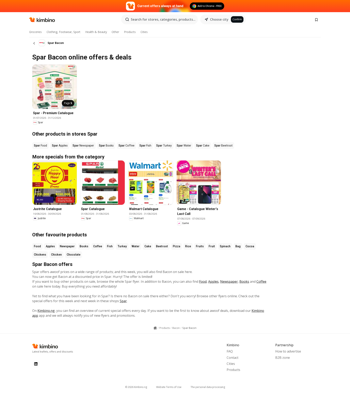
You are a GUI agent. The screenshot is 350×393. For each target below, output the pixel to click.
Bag (238, 246)
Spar (123, 301)
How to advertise (288, 351)
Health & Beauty (96, 32)
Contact (232, 357)
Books (84, 246)
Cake (147, 246)
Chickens (40, 254)
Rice (188, 246)
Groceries (35, 32)
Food (37, 246)
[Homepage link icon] (155, 328)
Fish (110, 246)
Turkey (122, 246)
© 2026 (136, 387)
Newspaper (67, 246)
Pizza (176, 246)
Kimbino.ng (46, 310)
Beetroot (162, 246)
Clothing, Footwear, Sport (63, 32)
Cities (144, 32)
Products (130, 32)
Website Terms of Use (168, 387)
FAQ (230, 351)
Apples (50, 246)
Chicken (56, 254)
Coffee (97, 246)
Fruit (212, 246)
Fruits (200, 246)
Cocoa (249, 246)
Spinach (225, 246)
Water (136, 246)
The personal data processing (208, 387)
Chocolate (73, 254)
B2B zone (282, 357)
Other (115, 32)
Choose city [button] (219, 19)
